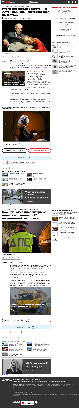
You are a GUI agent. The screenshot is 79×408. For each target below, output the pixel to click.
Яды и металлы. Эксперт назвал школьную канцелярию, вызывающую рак (66, 61)
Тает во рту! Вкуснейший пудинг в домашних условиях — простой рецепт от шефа (67, 229)
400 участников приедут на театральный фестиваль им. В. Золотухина (40, 180)
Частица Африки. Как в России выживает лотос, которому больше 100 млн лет (67, 234)
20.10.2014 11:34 (5, 6)
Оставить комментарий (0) (39, 150)
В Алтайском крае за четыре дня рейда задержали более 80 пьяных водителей (16, 349)
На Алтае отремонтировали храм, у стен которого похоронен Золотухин (17, 175)
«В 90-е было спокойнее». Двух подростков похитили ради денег (67, 238)
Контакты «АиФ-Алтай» (18, 379)
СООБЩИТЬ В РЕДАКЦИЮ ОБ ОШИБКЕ (57, 381)
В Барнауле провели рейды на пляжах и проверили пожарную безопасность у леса (41, 344)
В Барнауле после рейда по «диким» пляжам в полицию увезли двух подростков (40, 349)
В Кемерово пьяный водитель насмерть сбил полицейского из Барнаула (64, 12)
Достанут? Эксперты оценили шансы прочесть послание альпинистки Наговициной (68, 56)
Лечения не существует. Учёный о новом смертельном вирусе (67, 71)
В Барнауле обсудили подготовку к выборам (64, 36)
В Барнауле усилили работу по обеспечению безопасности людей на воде (16, 354)
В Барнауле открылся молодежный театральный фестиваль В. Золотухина (39, 175)
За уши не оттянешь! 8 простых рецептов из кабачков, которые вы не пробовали (68, 218)
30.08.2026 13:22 (6, 209)
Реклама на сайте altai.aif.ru (33, 379)
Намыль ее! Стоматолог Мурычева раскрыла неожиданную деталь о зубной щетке (67, 51)
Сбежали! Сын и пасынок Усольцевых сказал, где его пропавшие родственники (68, 213)
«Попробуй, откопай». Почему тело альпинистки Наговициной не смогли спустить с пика (67, 66)
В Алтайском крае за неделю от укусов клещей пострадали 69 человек (65, 24)
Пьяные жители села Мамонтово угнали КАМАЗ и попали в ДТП (28, 306)
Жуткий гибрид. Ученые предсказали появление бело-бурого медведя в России (68, 46)
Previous (5, 124)
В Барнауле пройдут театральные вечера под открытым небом (17, 184)
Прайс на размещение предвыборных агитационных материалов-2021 (30, 381)
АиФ (4, 144)
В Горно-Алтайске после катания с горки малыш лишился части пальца (64, 17)
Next (48, 124)
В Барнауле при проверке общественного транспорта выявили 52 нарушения (15, 344)
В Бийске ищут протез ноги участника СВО (64, 30)
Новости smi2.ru (7, 205)
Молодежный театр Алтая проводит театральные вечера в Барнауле (16, 180)
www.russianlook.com (7, 53)
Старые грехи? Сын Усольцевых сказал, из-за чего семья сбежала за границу (67, 223)
